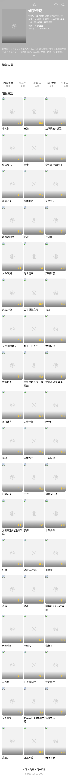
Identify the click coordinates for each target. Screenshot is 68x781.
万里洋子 (48, 22)
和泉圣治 (39, 26)
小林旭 (38, 19)
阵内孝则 (55, 19)
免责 (32, 769)
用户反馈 (41, 769)
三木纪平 (38, 22)
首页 (24, 769)
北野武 (46, 19)
